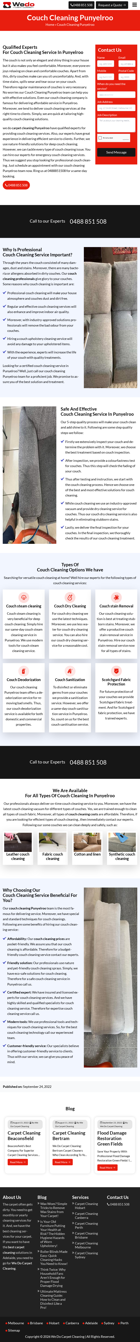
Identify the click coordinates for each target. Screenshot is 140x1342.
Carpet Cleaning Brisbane (86, 1235)
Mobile (101, 70)
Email (121, 57)
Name (101, 57)
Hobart (54, 1323)
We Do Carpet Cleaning (67, 1337)
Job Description (107, 115)
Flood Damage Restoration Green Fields (112, 1138)
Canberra (72, 1323)
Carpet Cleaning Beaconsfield (24, 1135)
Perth (124, 1323)
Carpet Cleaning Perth (86, 1225)
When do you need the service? (111, 86)
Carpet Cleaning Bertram (68, 1135)
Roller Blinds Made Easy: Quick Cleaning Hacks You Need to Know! (54, 1258)
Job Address (105, 101)
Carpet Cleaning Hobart (86, 1206)
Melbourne (16, 1323)
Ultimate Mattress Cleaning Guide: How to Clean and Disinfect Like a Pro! (53, 1299)
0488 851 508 (82, 5)
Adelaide (91, 1323)
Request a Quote (110, 5)
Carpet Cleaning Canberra (86, 1216)
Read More (16, 1162)
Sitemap (14, 1330)
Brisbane (36, 1323)
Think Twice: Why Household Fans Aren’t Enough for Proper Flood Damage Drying (53, 1277)
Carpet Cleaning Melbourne (86, 1245)
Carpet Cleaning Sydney (86, 1255)
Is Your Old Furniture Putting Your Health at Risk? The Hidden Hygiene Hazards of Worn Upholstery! (52, 1234)
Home (50, 24)
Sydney (109, 1323)
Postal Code (126, 70)
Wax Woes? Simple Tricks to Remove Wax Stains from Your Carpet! (53, 1210)
